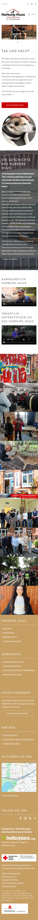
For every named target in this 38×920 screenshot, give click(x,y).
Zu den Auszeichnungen (17, 713)
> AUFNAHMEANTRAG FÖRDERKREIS (18, 670)
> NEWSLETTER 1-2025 (11, 674)
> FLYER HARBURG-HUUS (13, 662)
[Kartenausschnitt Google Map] (19, 777)
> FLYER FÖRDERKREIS (11, 666)
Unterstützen (19, 34)
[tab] (15, 42)
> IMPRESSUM (8, 633)
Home (4, 4)
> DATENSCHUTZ (9, 637)
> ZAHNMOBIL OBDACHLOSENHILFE (18, 739)
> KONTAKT (7, 628)
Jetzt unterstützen (15, 105)
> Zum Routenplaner (10, 795)
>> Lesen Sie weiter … (10, 259)
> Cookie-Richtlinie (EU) (11, 641)
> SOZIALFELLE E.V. (10, 735)
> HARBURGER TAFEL (11, 744)
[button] (32, 14)
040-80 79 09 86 (11, 880)
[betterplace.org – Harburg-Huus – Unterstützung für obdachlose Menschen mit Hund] (18, 838)
